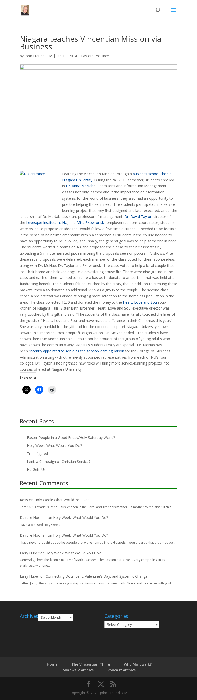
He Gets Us (36, 469)
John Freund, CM (38, 55)
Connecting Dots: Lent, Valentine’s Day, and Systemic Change (97, 576)
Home (52, 664)
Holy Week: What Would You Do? (54, 445)
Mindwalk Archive (78, 670)
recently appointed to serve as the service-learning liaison (76, 351)
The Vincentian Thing (90, 664)
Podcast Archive (121, 670)
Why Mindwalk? (138, 664)
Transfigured (37, 453)
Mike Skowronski (91, 222)
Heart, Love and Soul (140, 302)
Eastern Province (95, 55)
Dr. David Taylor (137, 216)
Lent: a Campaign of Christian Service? (58, 461)
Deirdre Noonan (33, 517)
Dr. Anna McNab (79, 185)
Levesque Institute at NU (46, 222)
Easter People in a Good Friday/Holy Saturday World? (71, 437)
